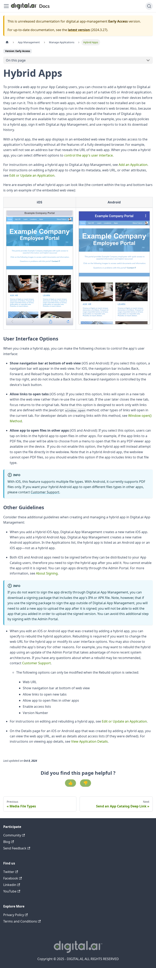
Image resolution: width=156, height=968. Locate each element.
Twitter (8, 872)
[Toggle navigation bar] (6, 6)
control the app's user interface (88, 155)
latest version (79, 30)
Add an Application (133, 164)
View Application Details (89, 741)
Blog (6, 841)
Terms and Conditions (20, 921)
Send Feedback (14, 848)
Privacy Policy (13, 915)
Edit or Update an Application (31, 175)
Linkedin (9, 885)
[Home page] (7, 42)
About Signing (47, 573)
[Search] (149, 6)
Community (12, 835)
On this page (16, 60)
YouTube (9, 891)
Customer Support (45, 492)
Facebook (10, 878)
